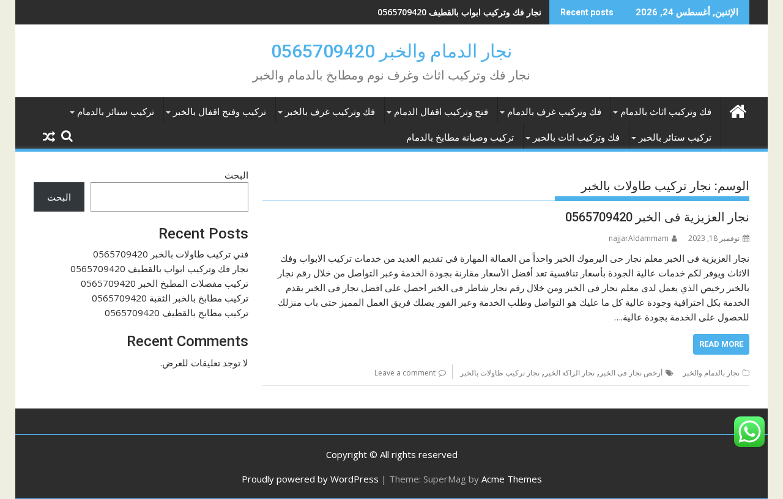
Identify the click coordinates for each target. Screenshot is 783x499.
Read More (721, 344)
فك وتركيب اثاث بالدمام (665, 111)
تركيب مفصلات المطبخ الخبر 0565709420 (164, 283)
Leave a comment (405, 373)
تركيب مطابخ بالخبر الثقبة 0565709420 (170, 298)
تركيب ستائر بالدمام (115, 111)
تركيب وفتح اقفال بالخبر (219, 111)
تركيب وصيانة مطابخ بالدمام (460, 137)
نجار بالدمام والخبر (711, 373)
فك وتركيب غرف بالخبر (330, 111)
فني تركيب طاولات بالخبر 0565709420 (170, 254)
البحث (236, 175)
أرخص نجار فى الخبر (630, 373)
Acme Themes (511, 479)
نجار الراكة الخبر (569, 373)
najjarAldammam (639, 238)
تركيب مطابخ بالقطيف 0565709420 (176, 312)
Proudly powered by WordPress (310, 479)
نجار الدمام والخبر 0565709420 (391, 51)
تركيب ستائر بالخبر (675, 137)
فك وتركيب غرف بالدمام (554, 111)
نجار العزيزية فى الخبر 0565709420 (657, 217)
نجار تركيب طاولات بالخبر (500, 373)
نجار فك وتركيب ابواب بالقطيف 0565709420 (459, 12)
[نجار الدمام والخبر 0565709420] (737, 109)
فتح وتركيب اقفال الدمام (441, 111)
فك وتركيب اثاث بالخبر (576, 137)
